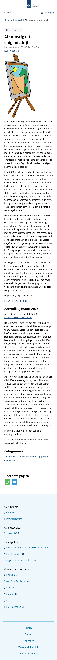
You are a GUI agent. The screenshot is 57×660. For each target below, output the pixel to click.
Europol (10, 594)
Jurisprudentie (12, 50)
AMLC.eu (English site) (17, 581)
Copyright (29, 640)
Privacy (28, 627)
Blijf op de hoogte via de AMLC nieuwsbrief (27, 547)
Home (9, 20)
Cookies (29, 634)
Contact (10, 512)
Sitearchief (11, 533)
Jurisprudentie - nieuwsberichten (20, 456)
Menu (10, 12)
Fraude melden (13, 554)
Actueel (18, 20)
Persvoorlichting (14, 519)
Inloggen (49, 12)
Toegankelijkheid (27, 647)
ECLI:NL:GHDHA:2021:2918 (18, 317)
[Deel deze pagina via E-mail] (14, 482)
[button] (13, 30)
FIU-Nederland (13, 607)
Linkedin (10, 574)
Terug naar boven (27, 653)
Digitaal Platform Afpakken (19, 560)
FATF (8, 600)
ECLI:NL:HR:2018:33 (14, 301)
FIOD (8, 587)
